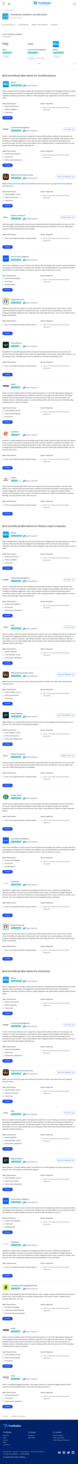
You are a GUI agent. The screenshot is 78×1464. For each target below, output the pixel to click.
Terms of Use (7, 1452)
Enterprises (54, 25)
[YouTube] (59, 1452)
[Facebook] (63, 1452)
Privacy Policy (24, 1452)
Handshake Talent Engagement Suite (24, 1286)
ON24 (13, 1376)
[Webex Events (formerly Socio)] (5, 176)
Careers (5, 1440)
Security (15, 1452)
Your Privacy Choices (37, 1452)
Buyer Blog (31, 1438)
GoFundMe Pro (16, 343)
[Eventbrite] (5, 433)
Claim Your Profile (58, 1438)
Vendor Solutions (58, 1435)
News (4, 1442)
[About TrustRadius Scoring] (24, 86)
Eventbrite (14, 432)
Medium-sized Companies (40, 25)
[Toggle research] (9, 4)
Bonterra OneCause (18, 216)
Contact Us (6, 1445)
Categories (31, 1435)
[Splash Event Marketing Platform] (5, 386)
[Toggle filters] (4, 4)
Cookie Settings (24, 1454)
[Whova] (5, 84)
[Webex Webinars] (5, 715)
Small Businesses (23, 25)
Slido (12, 626)
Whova (13, 82)
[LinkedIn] (73, 1452)
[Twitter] (68, 1452)
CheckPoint (15, 882)
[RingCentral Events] (5, 301)
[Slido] (5, 627)
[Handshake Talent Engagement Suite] (5, 1287)
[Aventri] (5, 479)
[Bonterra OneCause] (5, 217)
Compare (7, 117)
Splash (13, 384)
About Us (6, 1435)
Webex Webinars (17, 714)
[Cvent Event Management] (5, 129)
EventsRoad (5, 1416)
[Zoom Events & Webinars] (5, 258)
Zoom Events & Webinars (20, 257)
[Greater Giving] (5, 797)
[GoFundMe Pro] (5, 344)
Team (4, 1438)
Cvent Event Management (20, 128)
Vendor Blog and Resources (61, 1440)
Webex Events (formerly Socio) (22, 175)
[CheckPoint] (5, 883)
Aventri (13, 478)
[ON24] (5, 1377)
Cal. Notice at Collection (10, 1454)
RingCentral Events (17, 300)
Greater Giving (16, 795)
